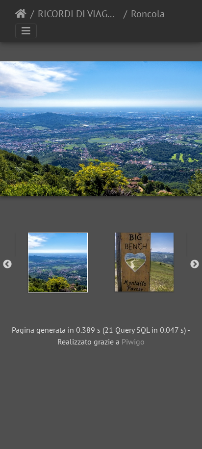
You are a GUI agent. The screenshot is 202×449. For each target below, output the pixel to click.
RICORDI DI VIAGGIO (79, 13)
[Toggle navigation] (26, 31)
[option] (58, 262)
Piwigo (133, 341)
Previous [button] (7, 264)
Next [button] (195, 264)
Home (20, 13)
